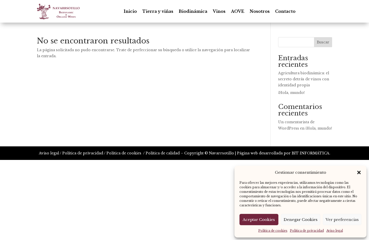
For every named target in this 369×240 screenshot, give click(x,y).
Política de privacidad (307, 230)
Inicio (130, 11)
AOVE (237, 11)
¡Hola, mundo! (291, 92)
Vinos (219, 11)
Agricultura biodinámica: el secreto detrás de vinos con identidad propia (303, 79)
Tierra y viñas (157, 11)
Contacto (285, 11)
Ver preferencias (342, 219)
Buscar (323, 42)
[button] (358, 172)
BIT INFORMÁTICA (310, 153)
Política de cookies (272, 230)
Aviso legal (334, 230)
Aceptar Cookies (259, 219)
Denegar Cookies (301, 219)
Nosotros (260, 11)
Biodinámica (193, 11)
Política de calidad (163, 153)
